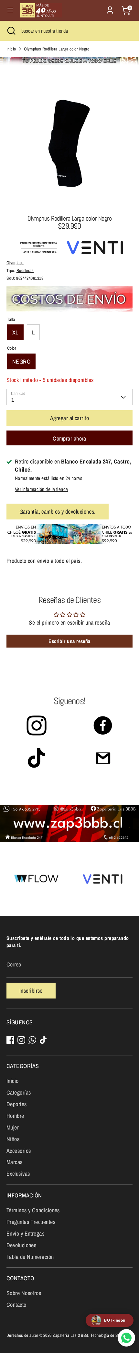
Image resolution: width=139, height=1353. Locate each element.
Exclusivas (18, 1174)
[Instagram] (21, 1040)
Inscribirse (31, 991)
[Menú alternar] (10, 10)
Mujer (12, 1127)
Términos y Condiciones (33, 1210)
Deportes (16, 1104)
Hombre (15, 1116)
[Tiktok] (43, 1040)
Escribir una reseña (69, 641)
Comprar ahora (69, 438)
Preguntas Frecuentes (30, 1222)
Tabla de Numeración (30, 1257)
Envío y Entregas (25, 1233)
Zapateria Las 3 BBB (70, 1335)
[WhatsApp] (32, 1040)
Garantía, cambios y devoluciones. (57, 511)
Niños (12, 1139)
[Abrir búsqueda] (10, 31)
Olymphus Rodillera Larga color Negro (57, 49)
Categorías (18, 1092)
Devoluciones (21, 1245)
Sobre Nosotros (23, 1293)
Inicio (11, 49)
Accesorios (18, 1151)
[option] (69, 143)
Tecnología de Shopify (109, 1335)
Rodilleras (25, 270)
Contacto (16, 1305)
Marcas (14, 1162)
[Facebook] (10, 1040)
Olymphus (15, 263)
